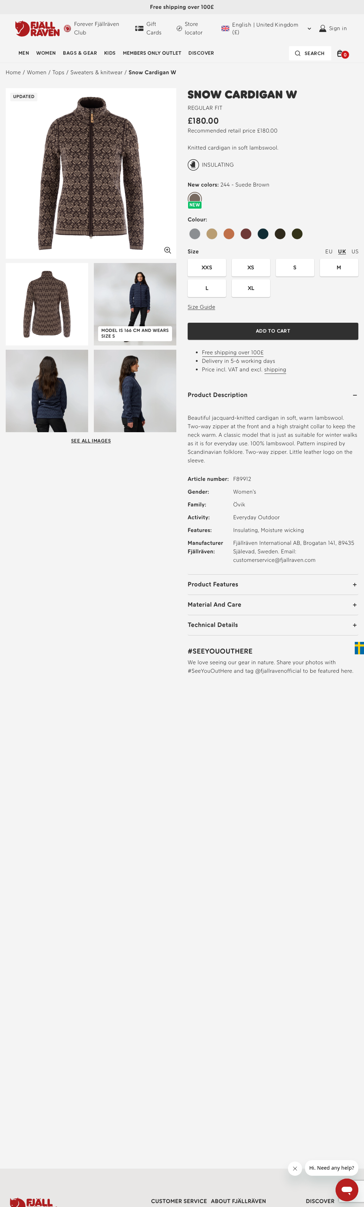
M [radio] (339, 267)
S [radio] (294, 267)
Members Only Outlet (152, 53)
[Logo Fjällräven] (37, 28)
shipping (275, 369)
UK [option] (342, 251)
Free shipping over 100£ (233, 352)
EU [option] (328, 251)
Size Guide (201, 307)
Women (46, 53)
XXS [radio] (207, 267)
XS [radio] (251, 267)
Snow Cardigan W (152, 72)
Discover (201, 53)
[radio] (195, 199)
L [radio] (206, 288)
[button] (341, 53)
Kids (110, 53)
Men (23, 53)
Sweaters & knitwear (96, 72)
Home (13, 72)
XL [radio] (251, 288)
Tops (59, 72)
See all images (91, 441)
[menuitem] (24, 53)
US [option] (355, 251)
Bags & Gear (80, 53)
